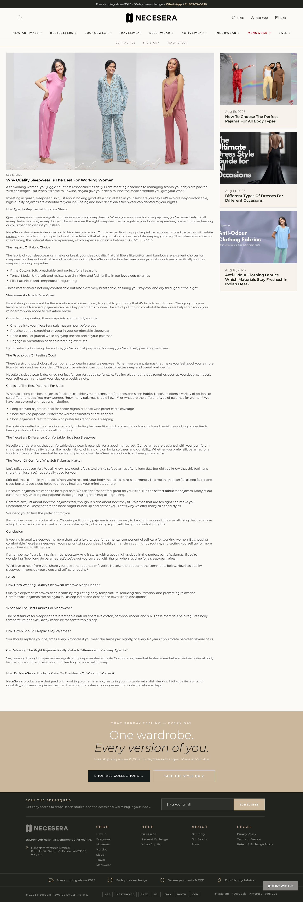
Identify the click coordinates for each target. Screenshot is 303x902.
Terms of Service (249, 839)
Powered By (70, 894)
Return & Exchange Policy (255, 844)
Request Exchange (154, 839)
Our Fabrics (125, 42)
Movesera (103, 844)
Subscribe (249, 804)
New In (101, 834)
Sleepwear (160, 32)
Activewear (193, 32)
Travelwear (130, 32)
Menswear (258, 32)
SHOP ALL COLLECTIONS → (119, 776)
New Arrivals (26, 32)
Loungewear (97, 32)
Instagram (222, 893)
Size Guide (148, 834)
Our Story (198, 834)
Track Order (177, 42)
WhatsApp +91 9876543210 (186, 4)
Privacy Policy (246, 834)
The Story (151, 42)
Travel (100, 859)
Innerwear (226, 32)
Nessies (101, 849)
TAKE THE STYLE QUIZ (184, 776)
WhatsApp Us (150, 844)
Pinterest (255, 893)
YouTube (271, 893)
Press (196, 844)
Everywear (103, 839)
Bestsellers (62, 32)
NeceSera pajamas (52, 325)
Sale (284, 32)
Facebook (239, 893)
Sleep (100, 854)
